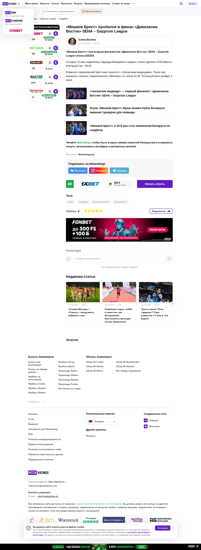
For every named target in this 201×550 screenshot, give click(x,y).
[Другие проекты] (11, 3)
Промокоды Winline (68, 375)
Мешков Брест (101, 202)
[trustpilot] (90, 520)
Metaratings (84, 142)
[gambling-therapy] (136, 520)
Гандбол (83, 202)
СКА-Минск (120, 202)
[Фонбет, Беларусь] (37, 33)
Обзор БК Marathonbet (127, 362)
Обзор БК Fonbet (94, 362)
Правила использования (40, 444)
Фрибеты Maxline (37, 388)
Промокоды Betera (67, 370)
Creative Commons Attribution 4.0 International (98, 504)
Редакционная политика (40, 459)
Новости (44, 3)
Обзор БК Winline (95, 366)
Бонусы (78, 3)
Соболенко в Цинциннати (60, 11)
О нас (31, 419)
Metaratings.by (86, 154)
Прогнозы (66, 3)
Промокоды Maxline (68, 379)
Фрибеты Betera (66, 366)
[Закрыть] (196, 547)
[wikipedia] (68, 520)
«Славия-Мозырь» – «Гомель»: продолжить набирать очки (81, 312)
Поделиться (158, 211)
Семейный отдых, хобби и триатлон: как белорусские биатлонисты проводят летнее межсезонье (118, 315)
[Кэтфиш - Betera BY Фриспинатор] (100, 547)
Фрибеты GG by (66, 362)
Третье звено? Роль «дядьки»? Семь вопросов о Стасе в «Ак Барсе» (154, 314)
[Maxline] (37, 77)
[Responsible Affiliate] (161, 520)
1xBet (70, 202)
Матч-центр (31, 3)
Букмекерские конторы (97, 3)
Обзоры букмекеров (99, 357)
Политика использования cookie (44, 449)
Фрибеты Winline (36, 392)
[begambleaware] (114, 520)
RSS (30, 434)
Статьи (55, 3)
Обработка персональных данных (45, 454)
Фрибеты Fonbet (36, 384)
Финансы (90, 436)
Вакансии (33, 424)
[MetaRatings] (38, 472)
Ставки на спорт (121, 3)
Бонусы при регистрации (34, 363)
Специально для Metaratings (43, 429)
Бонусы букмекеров (41, 357)
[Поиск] (181, 3)
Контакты (33, 414)
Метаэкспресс (93, 11)
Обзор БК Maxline (125, 366)
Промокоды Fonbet (68, 384)
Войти (192, 3)
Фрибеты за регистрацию (35, 378)
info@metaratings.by (48, 496)
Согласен (163, 528)
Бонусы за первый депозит (37, 370)
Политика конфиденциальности (44, 439)
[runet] (31, 520)
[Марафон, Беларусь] (37, 91)
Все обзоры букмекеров (128, 370)
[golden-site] (46, 520)
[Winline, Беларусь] (37, 62)
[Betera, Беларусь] (37, 48)
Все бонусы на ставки (69, 388)
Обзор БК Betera (94, 370)
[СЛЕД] (173, 304)
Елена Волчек (87, 39)
